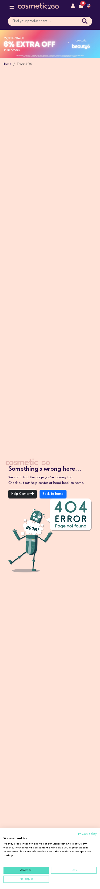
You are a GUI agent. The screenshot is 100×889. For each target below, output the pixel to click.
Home (7, 64)
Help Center (20, 494)
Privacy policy (87, 833)
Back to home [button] (53, 494)
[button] (12, 8)
